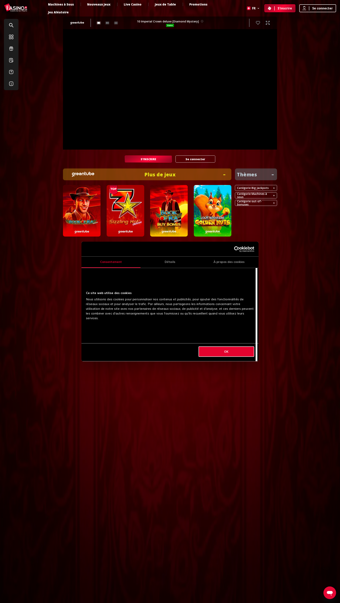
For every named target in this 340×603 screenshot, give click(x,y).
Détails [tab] (170, 262)
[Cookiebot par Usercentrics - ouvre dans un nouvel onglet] (237, 249)
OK (226, 351)
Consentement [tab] (111, 262)
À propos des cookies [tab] (229, 262)
